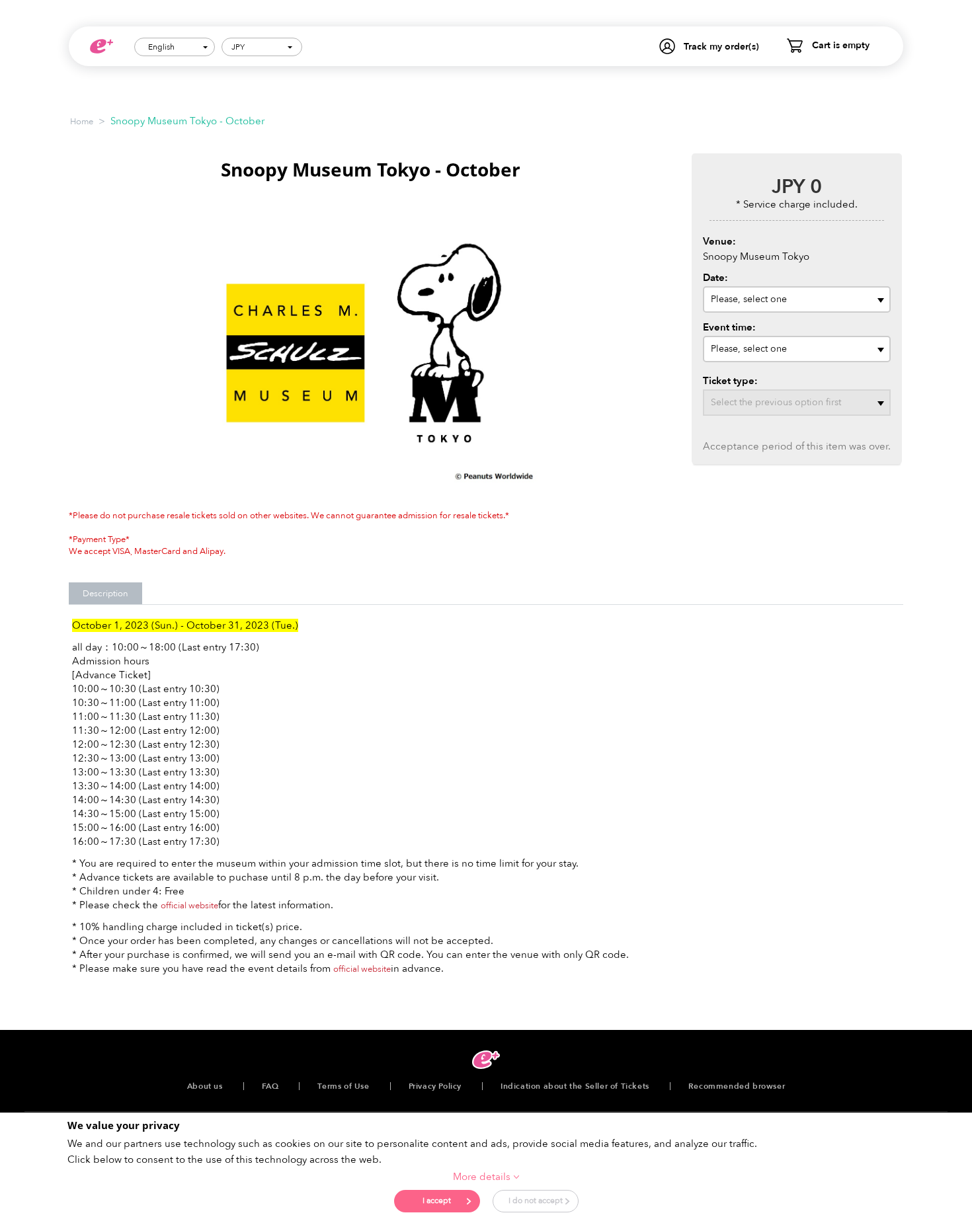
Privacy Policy (435, 1086)
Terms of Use (343, 1086)
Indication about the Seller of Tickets (575, 1086)
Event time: (729, 327)
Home (81, 122)
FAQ (270, 1086)
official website (189, 906)
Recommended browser (736, 1086)
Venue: (719, 241)
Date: (715, 277)
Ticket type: (730, 380)
